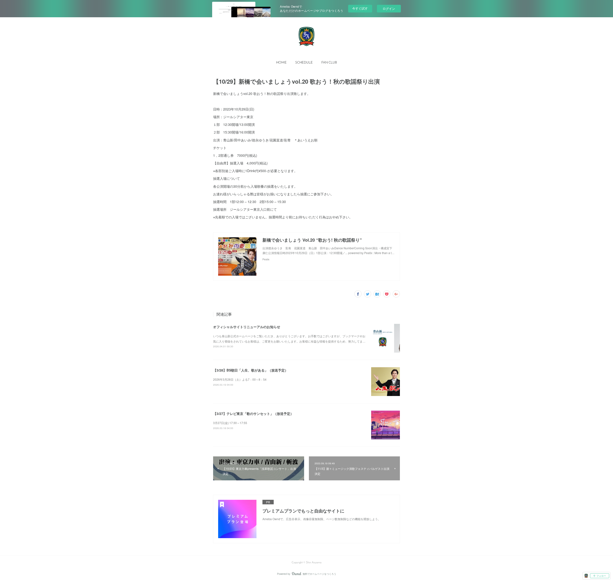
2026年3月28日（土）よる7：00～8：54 (240, 379)
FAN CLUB (329, 62)
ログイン (389, 8)
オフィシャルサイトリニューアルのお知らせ (246, 326)
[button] (281, 63)
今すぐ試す (360, 8)
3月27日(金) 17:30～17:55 (230, 423)
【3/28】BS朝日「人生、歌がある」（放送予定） (250, 370)
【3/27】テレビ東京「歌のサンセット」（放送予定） (253, 413)
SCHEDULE (304, 62)
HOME (281, 62)
